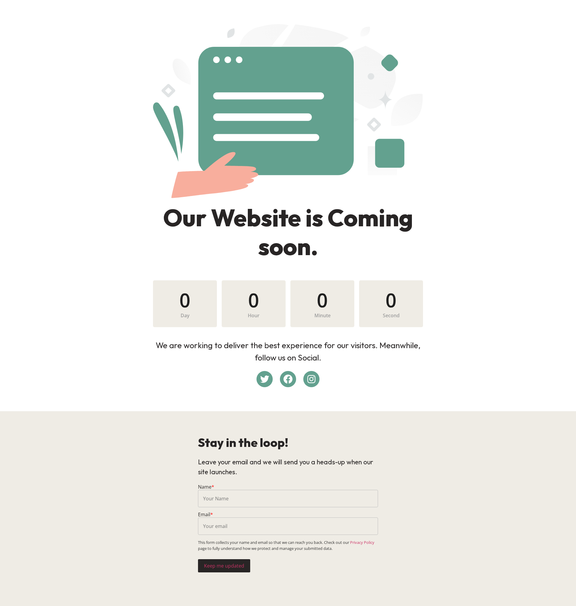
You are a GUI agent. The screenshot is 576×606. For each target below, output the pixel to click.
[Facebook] (288, 379)
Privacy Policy (362, 542)
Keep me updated (224, 565)
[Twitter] (264, 379)
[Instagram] (311, 379)
